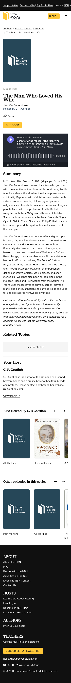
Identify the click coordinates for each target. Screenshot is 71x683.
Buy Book (12, 125)
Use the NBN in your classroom (21, 641)
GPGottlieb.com (13, 389)
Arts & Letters (23, 28)
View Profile (11, 396)
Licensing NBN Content (16, 580)
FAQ (5, 566)
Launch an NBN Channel (17, 612)
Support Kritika (10, 5)
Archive (7, 28)
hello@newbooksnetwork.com (20, 658)
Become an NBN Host (15, 608)
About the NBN (12, 562)
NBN (66, 5)
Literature (38, 28)
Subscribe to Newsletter (23, 651)
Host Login (9, 603)
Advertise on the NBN (15, 576)
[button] (55, 411)
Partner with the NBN (15, 571)
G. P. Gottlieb (23, 108)
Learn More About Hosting (18, 598)
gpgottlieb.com (12, 325)
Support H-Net (27, 5)
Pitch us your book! (14, 626)
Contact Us (9, 585)
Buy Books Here (44, 5)
